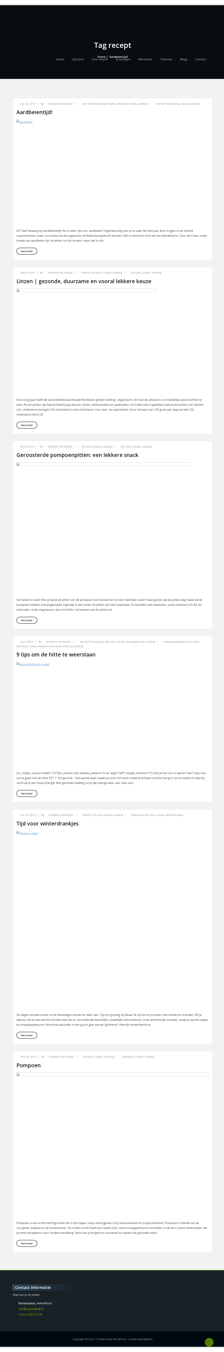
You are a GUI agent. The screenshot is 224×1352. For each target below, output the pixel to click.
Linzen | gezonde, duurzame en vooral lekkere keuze (83, 281)
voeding (117, 272)
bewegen (179, 641)
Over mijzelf (100, 59)
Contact (200, 59)
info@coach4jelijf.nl (31, 1309)
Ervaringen (123, 59)
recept (107, 272)
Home (60, 59)
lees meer (29, 251)
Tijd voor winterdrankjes (47, 823)
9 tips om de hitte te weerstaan (56, 654)
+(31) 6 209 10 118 (30, 1314)
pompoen (128, 1056)
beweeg (168, 641)
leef (196, 641)
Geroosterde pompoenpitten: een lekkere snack (77, 454)
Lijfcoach (78, 59)
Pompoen (28, 1065)
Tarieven (166, 59)
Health (86, 272)
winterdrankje (174, 815)
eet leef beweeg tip (92, 641)
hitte (190, 641)
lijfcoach (96, 272)
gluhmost (137, 815)
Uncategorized (135, 641)
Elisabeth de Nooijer (60, 272)
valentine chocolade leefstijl (55, 646)
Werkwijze (145, 59)
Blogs (183, 59)
